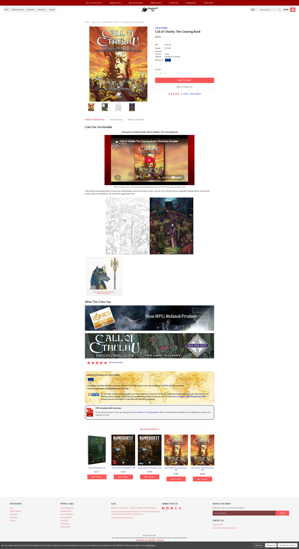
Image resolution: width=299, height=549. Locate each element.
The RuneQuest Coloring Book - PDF (123, 468)
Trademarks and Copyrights (146, 540)
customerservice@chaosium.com (225, 528)
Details (116, 119)
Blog (6, 9)
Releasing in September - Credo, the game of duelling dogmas (133, 508)
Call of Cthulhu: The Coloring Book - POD (202, 469)
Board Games (208, 3)
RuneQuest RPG (115, 3)
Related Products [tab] (149, 429)
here (167, 385)
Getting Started (17, 9)
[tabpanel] (97, 457)
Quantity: (158, 69)
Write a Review (195, 94)
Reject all (271, 545)
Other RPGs (173, 3)
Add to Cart (97, 477)
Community (31, 9)
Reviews (136, 119)
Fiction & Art (191, 3)
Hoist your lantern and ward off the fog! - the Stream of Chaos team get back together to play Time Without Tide (135, 512)
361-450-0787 (218, 525)
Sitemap (160, 540)
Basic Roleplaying (135, 3)
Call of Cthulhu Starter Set (96, 468)
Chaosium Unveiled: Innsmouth (122, 517)
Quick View (97, 450)
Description (95, 119)
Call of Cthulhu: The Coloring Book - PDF (176, 469)
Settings (258, 545)
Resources (42, 9)
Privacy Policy (150, 545)
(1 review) (184, 94)
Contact (52, 9)
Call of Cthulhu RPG (94, 3)
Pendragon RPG (156, 3)
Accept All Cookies (287, 545)
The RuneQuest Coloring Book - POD (149, 468)
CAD (253, 9)
